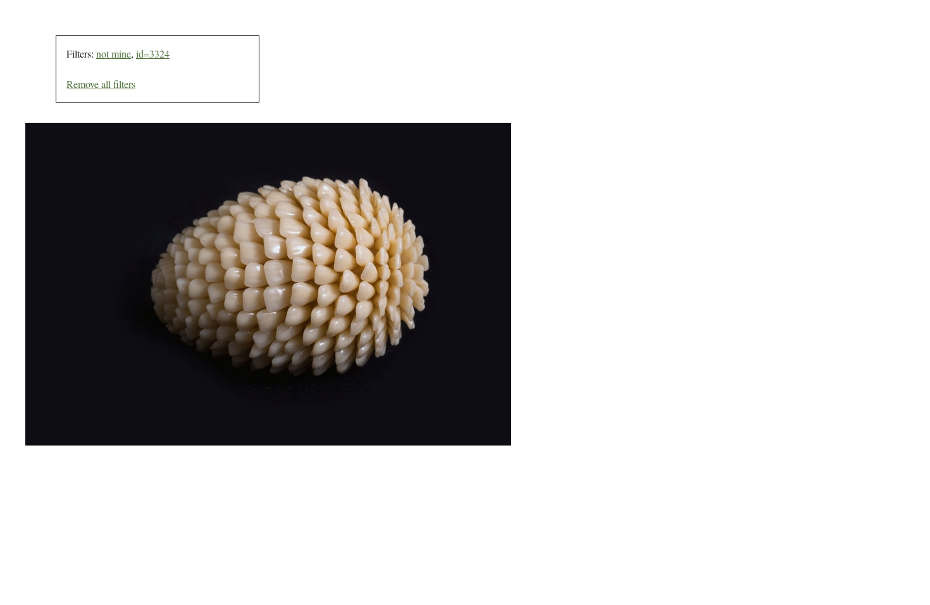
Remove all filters (100, 83)
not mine (113, 53)
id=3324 (153, 53)
